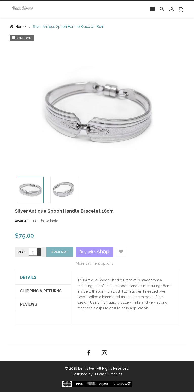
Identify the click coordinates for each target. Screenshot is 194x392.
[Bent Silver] (97, 383)
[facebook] (89, 352)
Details (28, 277)
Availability (25, 221)
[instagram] (104, 352)
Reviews (28, 304)
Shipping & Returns (41, 291)
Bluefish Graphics (108, 374)
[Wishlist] (121, 252)
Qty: (21, 252)
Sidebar (24, 38)
